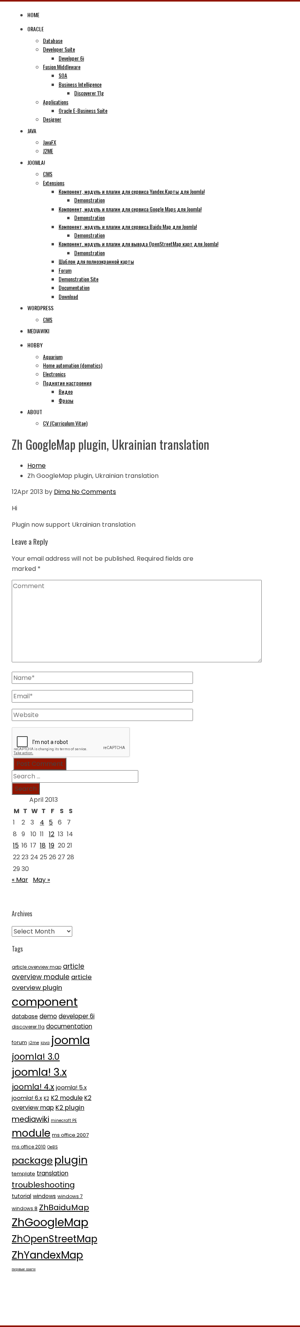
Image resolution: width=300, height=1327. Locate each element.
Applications (55, 102)
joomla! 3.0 (36, 1056)
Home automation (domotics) (72, 365)
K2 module (67, 1097)
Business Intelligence (80, 84)
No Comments (93, 491)
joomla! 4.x (33, 1086)
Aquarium (52, 356)
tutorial (21, 1196)
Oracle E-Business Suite (83, 110)
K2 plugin (69, 1107)
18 (43, 845)
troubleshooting (43, 1184)
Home (33, 15)
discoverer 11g (28, 1026)
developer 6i (77, 1016)
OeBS (52, 1147)
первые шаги (24, 1269)
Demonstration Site (78, 279)
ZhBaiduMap (64, 1207)
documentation (69, 1026)
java (45, 1043)
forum (19, 1042)
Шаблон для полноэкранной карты (96, 261)
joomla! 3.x (39, 1072)
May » (41, 879)
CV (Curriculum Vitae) (65, 423)
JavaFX (49, 142)
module (31, 1133)
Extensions (53, 183)
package (32, 1160)
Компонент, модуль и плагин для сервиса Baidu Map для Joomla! (128, 226)
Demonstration (89, 200)
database (25, 1016)
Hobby (35, 345)
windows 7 (70, 1196)
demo (48, 1016)
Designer (52, 119)
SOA (63, 75)
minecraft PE (64, 1120)
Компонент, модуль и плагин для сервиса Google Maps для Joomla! (130, 209)
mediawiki (30, 1119)
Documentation (74, 287)
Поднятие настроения (67, 383)
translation (52, 1173)
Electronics (54, 374)
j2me (34, 1043)
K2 (46, 1098)
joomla (70, 1040)
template (23, 1173)
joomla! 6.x (27, 1098)
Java (31, 131)
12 (51, 834)
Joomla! (36, 162)
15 (16, 845)
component (45, 1002)
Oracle (35, 29)
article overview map (36, 967)
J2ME (48, 151)
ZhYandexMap (47, 1255)
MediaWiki (38, 331)
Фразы (66, 400)
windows (44, 1196)
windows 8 (25, 1208)
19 (51, 845)
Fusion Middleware (61, 67)
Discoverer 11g (89, 93)
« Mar (20, 879)
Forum (65, 270)
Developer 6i (71, 58)
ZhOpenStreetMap (54, 1238)
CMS (47, 174)
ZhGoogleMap (50, 1222)
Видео (66, 391)
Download (68, 296)
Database (52, 40)
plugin (71, 1160)
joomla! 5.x (71, 1087)
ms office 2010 (29, 1146)
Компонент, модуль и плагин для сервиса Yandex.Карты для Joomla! (132, 191)
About (34, 412)
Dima (62, 491)
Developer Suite (59, 49)
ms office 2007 (70, 1135)
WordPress (40, 308)
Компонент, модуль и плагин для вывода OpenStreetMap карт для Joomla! (138, 244)
